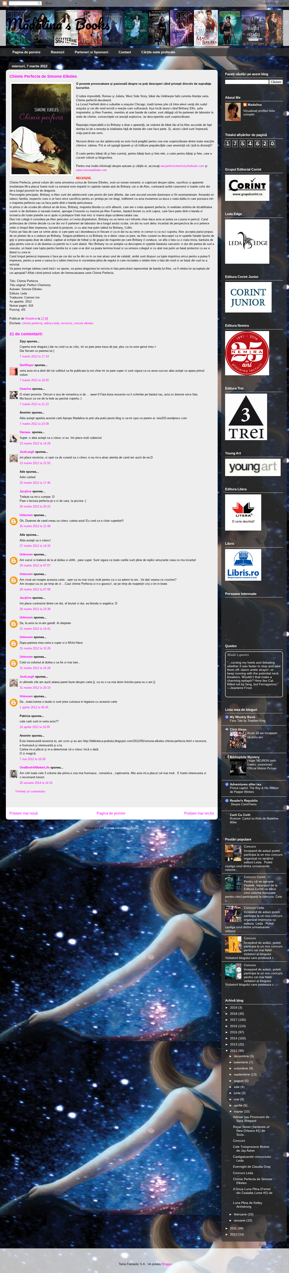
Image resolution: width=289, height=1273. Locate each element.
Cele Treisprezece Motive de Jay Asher (251, 1148)
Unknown (26, 515)
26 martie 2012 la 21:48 (35, 526)
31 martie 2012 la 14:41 (35, 628)
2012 (234, 1050)
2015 (234, 1032)
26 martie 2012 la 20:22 (35, 506)
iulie (237, 1087)
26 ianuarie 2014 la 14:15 (36, 782)
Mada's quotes (238, 654)
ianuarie (240, 1220)
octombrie (241, 1068)
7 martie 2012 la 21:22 (34, 404)
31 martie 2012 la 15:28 (35, 648)
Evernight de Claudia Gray (252, 1166)
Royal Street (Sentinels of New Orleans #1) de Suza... (251, 1130)
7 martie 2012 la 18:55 (34, 380)
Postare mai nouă (23, 813)
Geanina (25, 388)
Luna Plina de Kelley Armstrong (247, 1204)
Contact (125, 52)
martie (239, 1111)
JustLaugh (27, 451)
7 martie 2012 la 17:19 (34, 356)
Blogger (167, 1264)
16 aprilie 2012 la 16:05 (35, 727)
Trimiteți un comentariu (30, 791)
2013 (234, 1044)
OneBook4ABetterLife (34, 767)
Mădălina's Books (58, 24)
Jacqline (25, 491)
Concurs (250, 846)
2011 (234, 1228)
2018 (234, 1013)
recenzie (66, 323)
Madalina (255, 104)
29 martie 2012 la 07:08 (35, 589)
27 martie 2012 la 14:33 (35, 545)
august (239, 1081)
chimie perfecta (32, 323)
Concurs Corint (254, 877)
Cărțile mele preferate (158, 52)
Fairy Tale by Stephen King (247, 720)
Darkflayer (27, 365)
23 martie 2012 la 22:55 (35, 463)
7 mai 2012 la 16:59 (32, 759)
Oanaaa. (25, 432)
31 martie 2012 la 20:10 (35, 687)
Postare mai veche (199, 813)
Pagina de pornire (26, 52)
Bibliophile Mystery (245, 757)
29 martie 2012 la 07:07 (35, 565)
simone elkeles (83, 323)
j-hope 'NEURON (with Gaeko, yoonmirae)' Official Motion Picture (261, 764)
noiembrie (241, 1062)
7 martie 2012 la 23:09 (34, 423)
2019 (234, 1007)
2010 (234, 1234)
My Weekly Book (242, 717)
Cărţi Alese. (238, 729)
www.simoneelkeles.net (91, 170)
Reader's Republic (244, 800)
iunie (238, 1093)
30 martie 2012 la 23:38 (35, 609)
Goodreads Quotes (271, 695)
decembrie (242, 1056)
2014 (234, 1038)
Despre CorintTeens (244, 804)
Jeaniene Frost (241, 688)
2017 (234, 1020)
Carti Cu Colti (240, 815)
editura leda (51, 323)
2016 (234, 1026)
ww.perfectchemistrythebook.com (182, 166)
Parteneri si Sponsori (91, 52)
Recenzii (57, 52)
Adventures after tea (245, 784)
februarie (241, 1214)
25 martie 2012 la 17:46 (35, 482)
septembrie (242, 1074)
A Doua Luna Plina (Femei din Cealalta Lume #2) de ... (253, 1192)
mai (237, 1099)
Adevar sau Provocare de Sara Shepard (251, 1119)
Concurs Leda (254, 907)
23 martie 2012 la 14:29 (35, 443)
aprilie (238, 1105)
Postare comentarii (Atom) (121, 828)
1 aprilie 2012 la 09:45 (34, 707)
